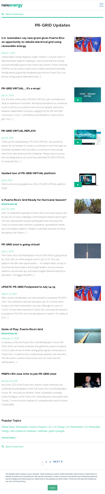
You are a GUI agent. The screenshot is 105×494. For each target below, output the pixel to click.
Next (57, 461)
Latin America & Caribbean (23, 431)
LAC (49, 427)
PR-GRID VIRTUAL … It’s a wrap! (21, 88)
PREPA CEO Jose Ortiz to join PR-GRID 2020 (29, 373)
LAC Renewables (74, 427)
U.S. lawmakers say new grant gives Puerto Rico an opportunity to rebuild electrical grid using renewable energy (33, 41)
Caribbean (42, 431)
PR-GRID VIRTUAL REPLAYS (19, 130)
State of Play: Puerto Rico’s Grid (22, 329)
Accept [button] (52, 487)
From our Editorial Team (9, 204)
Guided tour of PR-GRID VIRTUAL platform (29, 173)
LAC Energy (59, 427)
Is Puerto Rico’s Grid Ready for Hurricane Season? (34, 199)
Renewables (22, 427)
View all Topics (8, 438)
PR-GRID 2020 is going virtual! (21, 244)
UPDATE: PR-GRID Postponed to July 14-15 (28, 286)
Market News (8, 427)
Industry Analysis (37, 427)
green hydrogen (57, 431)
